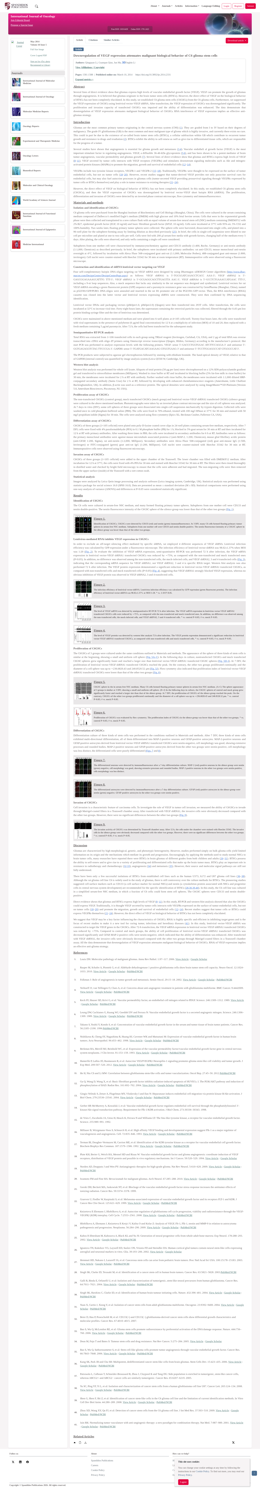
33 (128, 866)
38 (242, 876)
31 (226, 858)
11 (78, 160)
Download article (236, 40)
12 (184, 164)
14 (188, 164)
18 (158, 170)
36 (238, 876)
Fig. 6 (157, 672)
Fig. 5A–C (152, 657)
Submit (250, 6)
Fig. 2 (88, 551)
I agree (183, 1482)
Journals (166, 6)
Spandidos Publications (102, 1460)
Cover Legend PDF (38, 55)
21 (171, 182)
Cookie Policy (202, 1471)
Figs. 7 (149, 750)
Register (238, 6)
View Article (182, 959)
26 (222, 858)
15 (154, 170)
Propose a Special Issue (22, 25)
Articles (179, 6)
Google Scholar (199, 959)
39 (193, 887)
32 (125, 866)
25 (174, 231)
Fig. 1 (230, 509)
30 (190, 887)
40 (197, 887)
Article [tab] (79, 40)
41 (187, 923)
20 (125, 174)
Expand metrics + (84, 79)
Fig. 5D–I (224, 661)
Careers (94, 1465)
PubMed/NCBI (135, 971)
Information (191, 6)
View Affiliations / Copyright (89, 67)
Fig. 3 (241, 559)
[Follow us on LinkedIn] (20, 1461)
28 (187, 887)
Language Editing (211, 6)
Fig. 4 (156, 570)
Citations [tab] (93, 40)
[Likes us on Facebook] (27, 1461)
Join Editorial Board (20, 20)
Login (226, 6)
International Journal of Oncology (33, 16)
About (154, 6)
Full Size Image (37, 49)
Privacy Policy (185, 1475)
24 (176, 182)
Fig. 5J (154, 668)
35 (171, 866)
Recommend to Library (40, 65)
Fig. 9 (183, 815)
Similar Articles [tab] (111, 40)
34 (149, 866)
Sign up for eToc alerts (40, 61)
